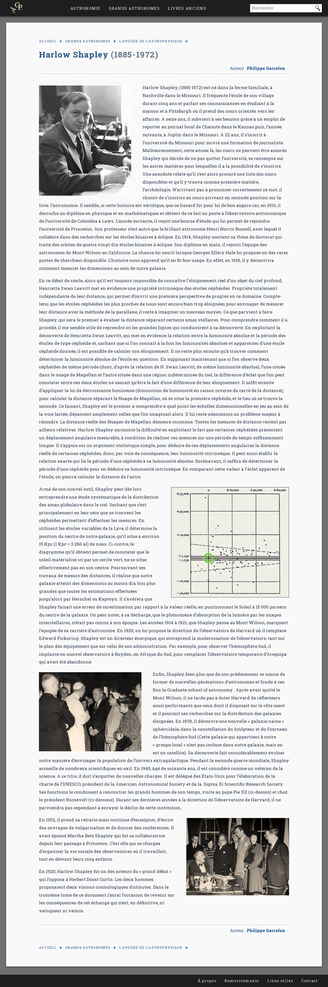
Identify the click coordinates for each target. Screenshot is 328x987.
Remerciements (241, 980)
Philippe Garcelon (266, 68)
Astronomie (85, 8)
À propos (207, 980)
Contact (309, 980)
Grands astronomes (134, 8)
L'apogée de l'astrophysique (150, 41)
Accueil (48, 41)
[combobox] (282, 8)
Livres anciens (187, 8)
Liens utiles (280, 980)
